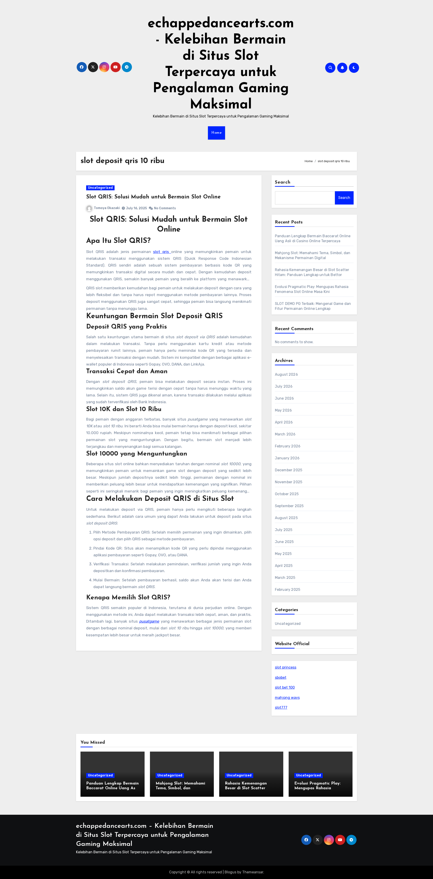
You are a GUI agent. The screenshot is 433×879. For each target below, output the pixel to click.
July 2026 (284, 386)
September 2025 (289, 506)
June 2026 (284, 398)
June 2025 (284, 542)
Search (283, 182)
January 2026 (287, 458)
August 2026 (286, 374)
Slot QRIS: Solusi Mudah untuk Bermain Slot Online (153, 197)
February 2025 (287, 589)
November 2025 (288, 482)
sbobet (280, 677)
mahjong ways (287, 697)
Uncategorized (100, 188)
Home (216, 133)
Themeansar (252, 872)
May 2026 (283, 410)
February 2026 (288, 446)
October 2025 (287, 494)
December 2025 (288, 470)
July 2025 (284, 530)
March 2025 (285, 577)
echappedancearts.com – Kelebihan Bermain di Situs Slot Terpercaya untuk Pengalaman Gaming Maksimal (144, 835)
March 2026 (285, 434)
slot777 (281, 707)
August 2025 (286, 518)
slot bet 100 (285, 687)
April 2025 (284, 566)
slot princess (285, 667)
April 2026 (284, 422)
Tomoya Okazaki (107, 208)
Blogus (230, 872)
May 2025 (283, 554)
